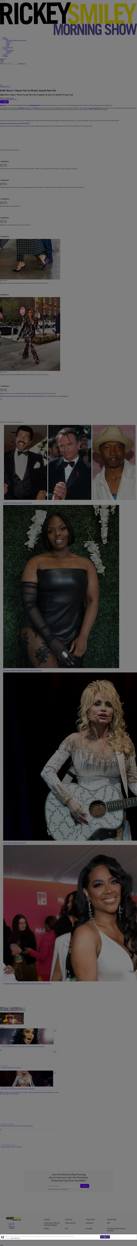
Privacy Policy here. (15, 1238)
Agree (105, 1236)
